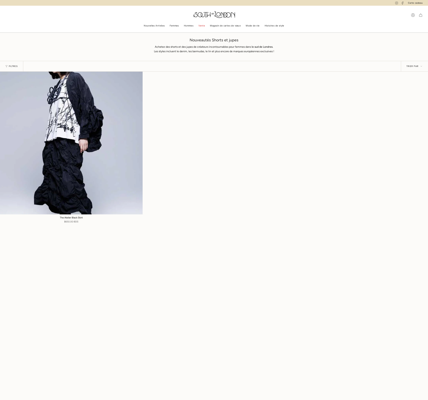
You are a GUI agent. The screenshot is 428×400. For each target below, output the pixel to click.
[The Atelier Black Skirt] (71, 143)
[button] (154, 26)
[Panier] (420, 15)
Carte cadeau (415, 3)
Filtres (13, 66)
